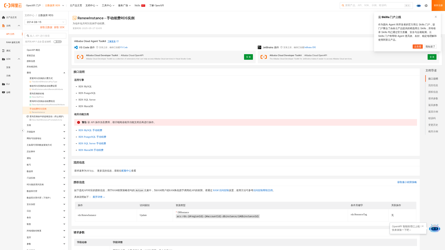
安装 (8, 67)
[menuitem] (11, 17)
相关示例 (433, 131)
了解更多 (111, 41)
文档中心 (29, 15)
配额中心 (126, 170)
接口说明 (433, 78)
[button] (422, 226)
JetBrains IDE (310, 47)
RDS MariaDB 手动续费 (91, 150)
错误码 (432, 118)
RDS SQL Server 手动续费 (92, 143)
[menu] (11, 55)
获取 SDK (59, 27)
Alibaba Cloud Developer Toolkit (102, 55)
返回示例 (433, 111)
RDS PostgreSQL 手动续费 (92, 137)
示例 (8, 75)
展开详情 (97, 197)
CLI (8, 84)
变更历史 (433, 124)
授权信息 (433, 91)
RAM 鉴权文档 (13, 42)
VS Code (124, 47)
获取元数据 (46, 27)
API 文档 (10, 34)
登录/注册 (438, 5)
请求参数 (433, 98)
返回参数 (433, 104)
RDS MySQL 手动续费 (90, 130)
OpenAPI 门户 (33, 5)
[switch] (58, 41)
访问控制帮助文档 (263, 190)
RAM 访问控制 (220, 190)
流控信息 (433, 85)
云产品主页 (11, 17)
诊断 (8, 92)
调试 (8, 50)
